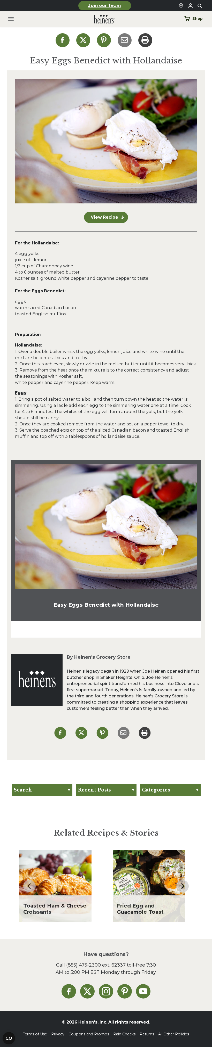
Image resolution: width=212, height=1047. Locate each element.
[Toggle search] (199, 5)
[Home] (100, 19)
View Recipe (104, 217)
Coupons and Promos (89, 1034)
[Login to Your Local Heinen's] (190, 5)
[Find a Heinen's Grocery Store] (181, 5)
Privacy (57, 1034)
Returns (147, 1034)
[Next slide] (182, 886)
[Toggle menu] (11, 19)
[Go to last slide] (29, 886)
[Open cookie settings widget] (9, 1038)
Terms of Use (35, 1034)
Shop (197, 19)
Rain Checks (124, 1034)
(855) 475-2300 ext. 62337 (96, 965)
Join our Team (104, 5)
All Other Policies (173, 1034)
